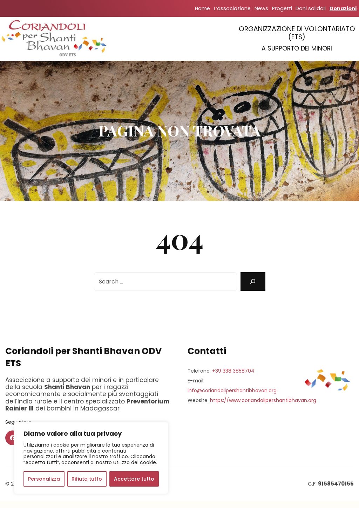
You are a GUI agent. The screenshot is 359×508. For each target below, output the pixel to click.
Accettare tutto (134, 478)
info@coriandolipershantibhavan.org (232, 390)
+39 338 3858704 (233, 370)
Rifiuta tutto (87, 478)
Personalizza (44, 478)
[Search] (253, 281)
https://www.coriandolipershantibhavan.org (263, 400)
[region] (91, 458)
